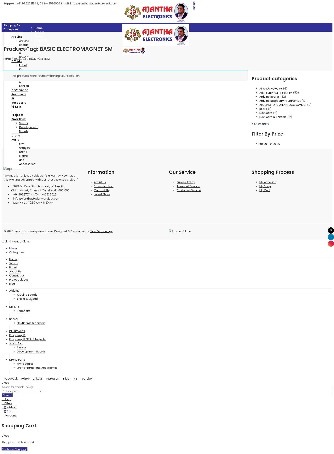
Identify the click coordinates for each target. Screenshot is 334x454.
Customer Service (189, 190)
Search (7, 395)
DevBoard (265, 113)
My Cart (264, 190)
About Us (100, 182)
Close (26, 241)
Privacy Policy (186, 182)
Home (7, 59)
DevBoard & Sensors (272, 117)
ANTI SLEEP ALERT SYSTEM (275, 93)
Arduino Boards (269, 97)
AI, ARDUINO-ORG (270, 88)
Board (263, 109)
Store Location (103, 186)
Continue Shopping (14, 449)
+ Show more (260, 124)
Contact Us (101, 190)
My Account (267, 182)
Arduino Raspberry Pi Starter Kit (280, 101)
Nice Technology (101, 231)
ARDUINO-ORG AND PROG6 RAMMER (282, 105)
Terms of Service (188, 186)
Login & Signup (11, 241)
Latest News (102, 194)
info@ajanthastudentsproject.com (36, 199)
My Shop (265, 186)
